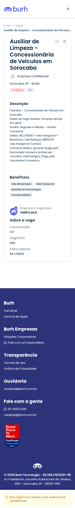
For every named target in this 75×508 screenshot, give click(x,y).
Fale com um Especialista (26, 343)
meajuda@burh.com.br (20, 415)
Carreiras (10, 311)
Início (7, 25)
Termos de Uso (14, 363)
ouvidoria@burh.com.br (20, 389)
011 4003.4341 (17, 409)
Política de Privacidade (20, 369)
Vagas (19, 25)
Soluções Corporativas (20, 337)
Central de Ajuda (16, 316)
